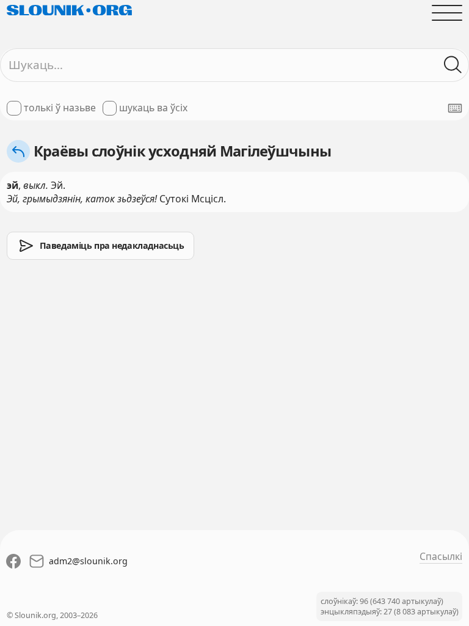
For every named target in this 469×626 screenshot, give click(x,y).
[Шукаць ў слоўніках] (453, 65)
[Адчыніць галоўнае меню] (447, 13)
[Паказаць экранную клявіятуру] (455, 108)
